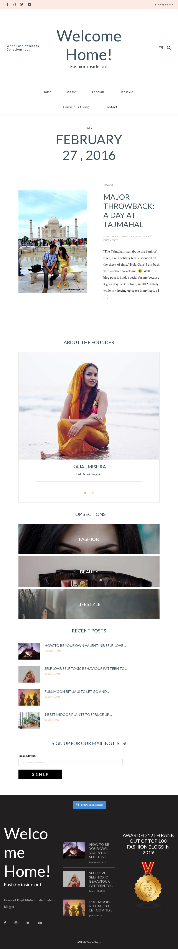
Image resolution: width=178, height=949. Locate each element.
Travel (108, 185)
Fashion (98, 92)
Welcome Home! (89, 44)
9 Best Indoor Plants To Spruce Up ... (78, 714)
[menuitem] (164, 4)
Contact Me (164, 4)
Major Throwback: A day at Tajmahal (128, 210)
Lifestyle (126, 92)
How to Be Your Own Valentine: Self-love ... (85, 645)
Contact (111, 107)
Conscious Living (76, 107)
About (72, 92)
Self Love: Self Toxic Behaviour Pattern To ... (85, 668)
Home (47, 92)
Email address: (27, 756)
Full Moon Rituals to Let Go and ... (76, 691)
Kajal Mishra (140, 236)
